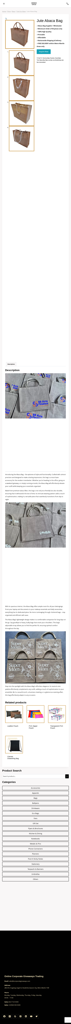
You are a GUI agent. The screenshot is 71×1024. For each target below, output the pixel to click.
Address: (7, 985)
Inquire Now (43, 52)
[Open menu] (4, 3)
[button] (6, 18)
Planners (35, 854)
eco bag (50, 60)
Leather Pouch (12, 726)
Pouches (52, 58)
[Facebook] (4, 1016)
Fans (35, 818)
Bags (46, 60)
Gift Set (35, 823)
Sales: (6, 1002)
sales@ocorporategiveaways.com (19, 981)
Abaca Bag (42, 60)
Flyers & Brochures (35, 828)
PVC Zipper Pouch (33, 727)
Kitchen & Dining (35, 833)
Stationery (35, 864)
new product (42, 62)
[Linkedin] (26, 1016)
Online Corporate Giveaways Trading (23, 976)
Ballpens (35, 803)
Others (35, 879)
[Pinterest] (20, 1016)
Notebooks (35, 839)
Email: (6, 981)
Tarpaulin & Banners (35, 869)
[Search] (67, 776)
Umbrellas (36, 874)
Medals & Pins (35, 844)
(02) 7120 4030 (13, 1002)
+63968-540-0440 (14, 1005)
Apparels (35, 793)
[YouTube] (31, 1016)
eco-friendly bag (57, 60)
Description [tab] (11, 364)
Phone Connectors (35, 849)
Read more (11, 732)
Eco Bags (35, 813)
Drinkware (35, 808)
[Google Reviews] (15, 1016)
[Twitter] (36, 1016)
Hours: (6, 992)
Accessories (35, 788)
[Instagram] (10, 1016)
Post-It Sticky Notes (35, 859)
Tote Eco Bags (46, 58)
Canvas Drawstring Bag (13, 757)
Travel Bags (58, 58)
